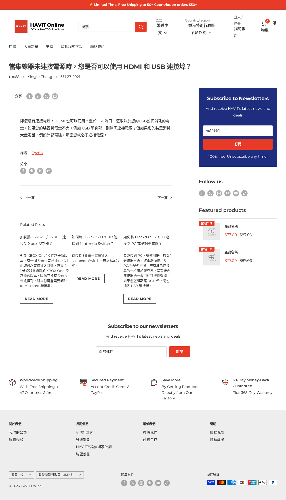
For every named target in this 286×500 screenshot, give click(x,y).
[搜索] (141, 27)
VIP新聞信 (84, 432)
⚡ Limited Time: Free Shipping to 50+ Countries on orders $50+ (143, 4)
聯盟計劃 (83, 454)
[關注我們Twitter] (210, 193)
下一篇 (163, 198)
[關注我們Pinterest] (227, 193)
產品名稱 (231, 226)
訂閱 (238, 144)
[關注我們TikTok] (244, 193)
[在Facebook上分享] (29, 96)
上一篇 (30, 198)
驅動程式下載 (71, 47)
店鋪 (12, 47)
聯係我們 (150, 432)
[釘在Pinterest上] (38, 96)
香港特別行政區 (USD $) (56, 474)
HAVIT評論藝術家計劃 (94, 447)
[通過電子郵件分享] (55, 96)
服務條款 (16, 440)
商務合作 (150, 440)
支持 (49, 47)
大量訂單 (31, 47)
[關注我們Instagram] (219, 193)
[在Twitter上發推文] (46, 96)
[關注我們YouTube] (236, 193)
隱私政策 (217, 440)
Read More (36, 299)
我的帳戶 (239, 32)
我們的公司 (18, 432)
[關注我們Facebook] (202, 193)
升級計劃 (83, 440)
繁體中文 (17, 474)
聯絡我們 (97, 47)
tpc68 (14, 77)
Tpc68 (37, 153)
